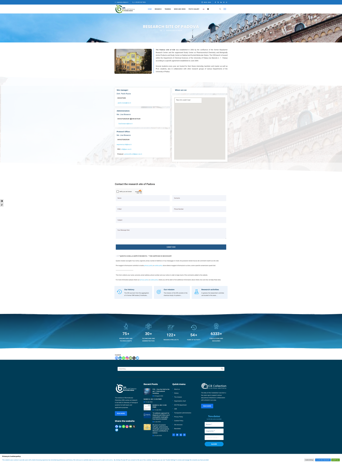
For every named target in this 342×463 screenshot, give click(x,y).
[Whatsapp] (123, 358)
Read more (121, 413)
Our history (129, 289)
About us (177, 389)
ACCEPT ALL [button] (335, 460)
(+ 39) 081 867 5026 (140, 2)
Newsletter (177, 428)
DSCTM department (180, 405)
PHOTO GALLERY (194, 9)
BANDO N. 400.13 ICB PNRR (153, 399)
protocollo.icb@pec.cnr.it (133, 154)
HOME (150, 9)
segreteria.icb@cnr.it (122, 2)
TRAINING (168, 9)
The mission (178, 397)
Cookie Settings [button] (309, 460)
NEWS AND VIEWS (180, 9)
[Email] (130, 358)
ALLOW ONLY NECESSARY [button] (323, 460)
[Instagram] (127, 358)
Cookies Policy (178, 421)
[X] (134, 358)
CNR (175, 409)
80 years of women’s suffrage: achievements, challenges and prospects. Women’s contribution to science (161, 429)
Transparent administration (182, 413)
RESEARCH (158, 9)
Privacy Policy (178, 417)
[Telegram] (137, 358)
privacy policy (148, 265)
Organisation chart (180, 401)
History (176, 393)
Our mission (169, 289)
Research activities (210, 289)
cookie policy (158, 265)
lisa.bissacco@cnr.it (125, 123)
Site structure (178, 425)
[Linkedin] (120, 358)
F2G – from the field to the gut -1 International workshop (161, 391)
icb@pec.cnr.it (126, 149)
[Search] (222, 369)
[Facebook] (116, 358)
